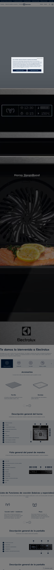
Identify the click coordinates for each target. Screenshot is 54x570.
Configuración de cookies (20, 70)
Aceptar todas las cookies (34, 70)
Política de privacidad (26, 67)
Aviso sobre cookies (17, 67)
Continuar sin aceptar (40, 58)
